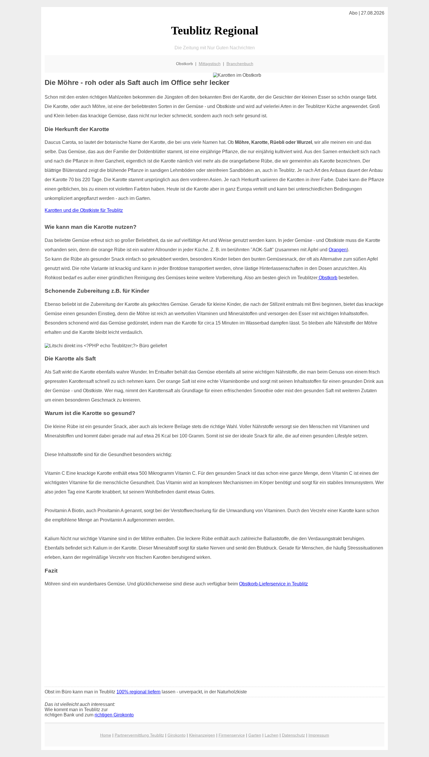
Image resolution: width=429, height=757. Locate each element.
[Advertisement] (214, 639)
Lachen (271, 735)
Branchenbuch (239, 63)
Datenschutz (293, 735)
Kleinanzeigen (202, 735)
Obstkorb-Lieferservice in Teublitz (273, 583)
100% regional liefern (138, 691)
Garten (254, 735)
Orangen (338, 249)
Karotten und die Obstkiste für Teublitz (84, 210)
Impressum (318, 735)
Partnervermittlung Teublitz (139, 735)
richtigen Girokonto (114, 714)
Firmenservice (232, 735)
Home (105, 735)
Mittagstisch (210, 63)
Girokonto (177, 735)
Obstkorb (327, 277)
